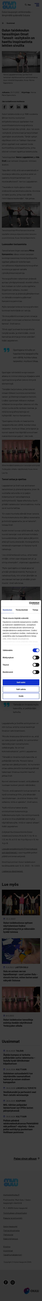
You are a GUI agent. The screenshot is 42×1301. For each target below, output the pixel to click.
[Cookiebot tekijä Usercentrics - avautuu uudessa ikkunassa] (29, 603)
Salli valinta (21, 689)
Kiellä (21, 696)
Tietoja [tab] (35, 610)
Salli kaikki (21, 682)
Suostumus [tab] (7, 610)
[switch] (36, 657)
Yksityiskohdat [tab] (22, 610)
